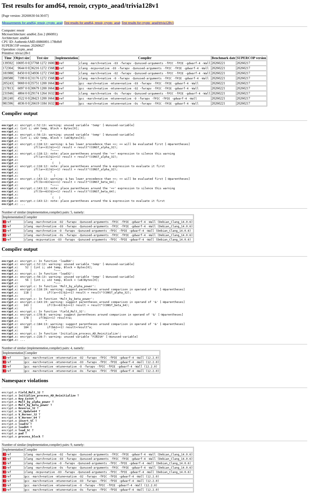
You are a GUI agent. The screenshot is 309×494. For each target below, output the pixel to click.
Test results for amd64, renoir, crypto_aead (92, 23)
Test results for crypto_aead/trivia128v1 (147, 23)
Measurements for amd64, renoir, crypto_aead (32, 23)
